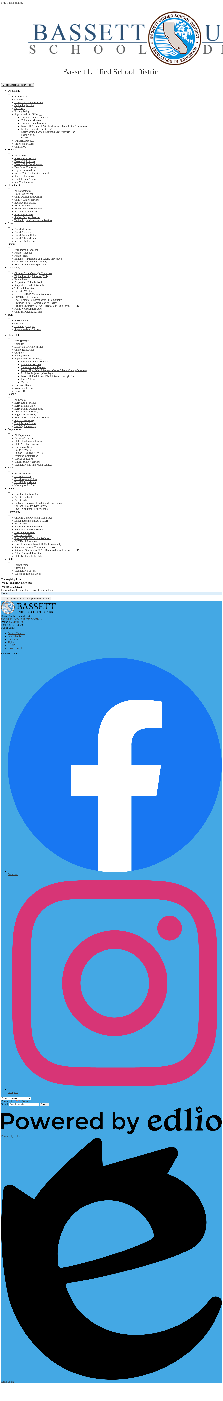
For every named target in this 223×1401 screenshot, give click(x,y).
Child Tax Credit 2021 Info (28, 311)
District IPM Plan (23, 291)
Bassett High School (24, 161)
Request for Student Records (29, 285)
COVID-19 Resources (26, 297)
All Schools (20, 155)
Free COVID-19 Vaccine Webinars (32, 294)
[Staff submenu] (9, 318)
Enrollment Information (26, 249)
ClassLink (19, 323)
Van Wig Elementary (25, 182)
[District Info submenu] (9, 94)
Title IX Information (24, 288)
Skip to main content (12, 2)
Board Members (22, 229)
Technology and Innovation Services (33, 220)
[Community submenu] (9, 271)
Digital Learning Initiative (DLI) (31, 276)
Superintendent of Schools (34, 117)
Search (4, 1104)
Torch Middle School (25, 179)
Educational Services (25, 202)
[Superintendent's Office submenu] (40, 115)
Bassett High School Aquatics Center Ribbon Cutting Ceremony (54, 126)
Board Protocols (22, 232)
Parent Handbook (23, 252)
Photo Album (28, 134)
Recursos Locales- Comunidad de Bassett (35, 302)
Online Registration (24, 105)
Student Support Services (27, 217)
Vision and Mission (31, 120)
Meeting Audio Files (24, 241)
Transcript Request (24, 140)
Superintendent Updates (33, 123)
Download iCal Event (43, 590)
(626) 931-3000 (17, 621)
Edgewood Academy (25, 170)
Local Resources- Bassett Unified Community (38, 300)
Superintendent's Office (26, 114)
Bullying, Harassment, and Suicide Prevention (38, 258)
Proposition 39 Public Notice (29, 282)
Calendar (19, 99)
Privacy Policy (21, 111)
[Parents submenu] (9, 247)
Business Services (23, 193)
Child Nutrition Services (26, 199)
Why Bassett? (21, 96)
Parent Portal (21, 255)
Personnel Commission (26, 211)
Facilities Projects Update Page (37, 129)
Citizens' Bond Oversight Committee (33, 273)
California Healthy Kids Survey (30, 261)
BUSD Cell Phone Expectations (31, 264)
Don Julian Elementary (26, 167)
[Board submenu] (9, 227)
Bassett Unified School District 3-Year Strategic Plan (48, 132)
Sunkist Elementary (24, 176)
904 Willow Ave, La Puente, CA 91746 (21, 618)
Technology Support (24, 326)
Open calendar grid (39, 598)
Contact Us (20, 146)
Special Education (23, 214)
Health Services (22, 205)
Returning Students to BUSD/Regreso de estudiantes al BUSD (46, 305)
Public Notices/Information (28, 308)
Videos (24, 137)
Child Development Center (28, 196)
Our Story (19, 108)
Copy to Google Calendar (14, 590)
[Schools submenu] (9, 153)
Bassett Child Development (28, 164)
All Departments (22, 190)
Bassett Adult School (25, 158)
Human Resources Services (28, 208)
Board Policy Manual (25, 238)
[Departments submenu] (9, 188)
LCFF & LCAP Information (28, 102)
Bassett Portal (21, 320)
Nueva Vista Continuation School (31, 173)
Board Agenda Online (25, 235)
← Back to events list (14, 598)
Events (4, 593)
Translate (25, 1101)
